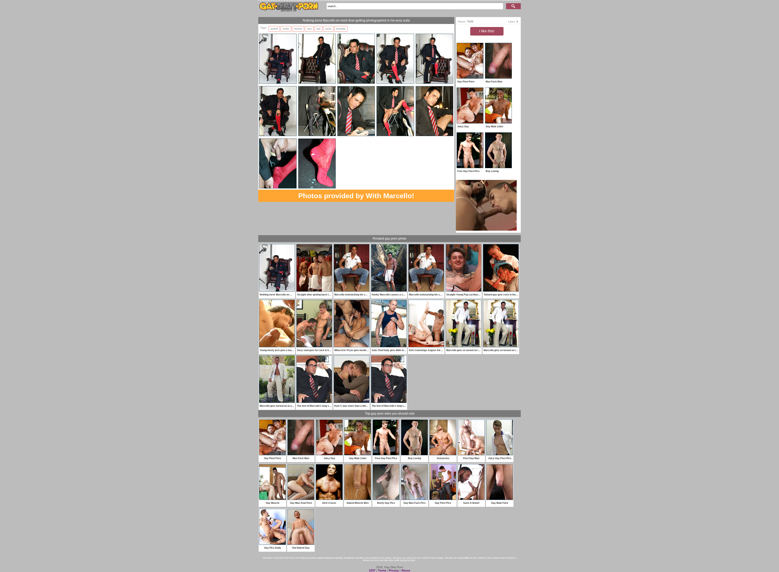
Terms (382, 570)
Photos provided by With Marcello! (356, 196)
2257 (372, 570)
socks (328, 28)
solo (309, 28)
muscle (298, 28)
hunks (286, 28)
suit (318, 28)
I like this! (486, 31)
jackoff (274, 28)
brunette (340, 28)
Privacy (394, 570)
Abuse (405, 570)
